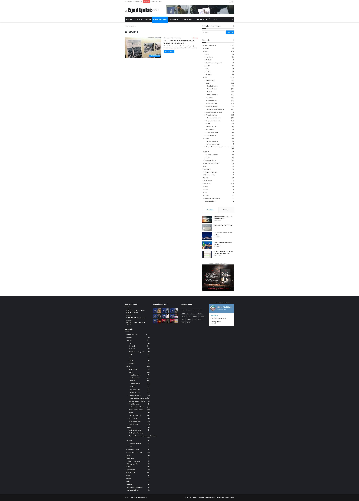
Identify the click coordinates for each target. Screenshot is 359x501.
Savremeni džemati (210, 201)
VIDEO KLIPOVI (207, 183)
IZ (187, 313)
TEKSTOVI (206, 178)
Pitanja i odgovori (159, 19)
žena (183, 322)
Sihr (195, 319)
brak (189, 310)
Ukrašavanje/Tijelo (212, 132)
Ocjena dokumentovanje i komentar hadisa (220, 147)
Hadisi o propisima (212, 141)
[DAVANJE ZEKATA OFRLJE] (165, 316)
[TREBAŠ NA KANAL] (174, 310)
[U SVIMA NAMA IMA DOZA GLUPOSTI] (174, 321)
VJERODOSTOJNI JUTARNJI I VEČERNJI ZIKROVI (223, 218)
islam (183, 313)
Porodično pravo (211, 115)
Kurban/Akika (212, 89)
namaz (183, 316)
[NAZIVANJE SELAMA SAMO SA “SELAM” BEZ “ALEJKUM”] (207, 254)
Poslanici (209, 60)
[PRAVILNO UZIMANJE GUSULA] (207, 227)
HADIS (206, 138)
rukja (183, 319)
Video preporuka (209, 175)
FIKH (205, 77)
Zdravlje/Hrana (211, 135)
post (189, 316)
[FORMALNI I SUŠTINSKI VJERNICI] (165, 321)
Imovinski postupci (212, 106)
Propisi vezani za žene (213, 121)
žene (188, 322)
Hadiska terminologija (213, 144)
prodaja (195, 316)
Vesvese (208, 74)
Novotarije (209, 57)
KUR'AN (206, 152)
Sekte (208, 66)
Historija (207, 195)
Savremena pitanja (210, 160)
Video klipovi (173, 19)
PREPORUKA (207, 169)
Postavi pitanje (187, 19)
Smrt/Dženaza (210, 129)
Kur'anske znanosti (212, 155)
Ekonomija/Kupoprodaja (215, 109)
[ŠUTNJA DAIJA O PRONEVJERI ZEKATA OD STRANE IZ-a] (157, 316)
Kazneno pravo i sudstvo (214, 112)
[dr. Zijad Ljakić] (142, 10)
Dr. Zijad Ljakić (169, 38)
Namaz (209, 92)
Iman (207, 54)
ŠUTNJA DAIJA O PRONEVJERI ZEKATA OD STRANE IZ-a (167, 1)
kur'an (192, 313)
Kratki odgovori (212, 126)
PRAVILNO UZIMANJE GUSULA (223, 225)
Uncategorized (207, 180)
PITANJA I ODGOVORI (209, 45)
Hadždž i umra (212, 86)
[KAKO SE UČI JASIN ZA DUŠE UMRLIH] (207, 245)
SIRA (205, 166)
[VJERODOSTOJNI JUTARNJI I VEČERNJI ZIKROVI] (207, 219)
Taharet (210, 97)
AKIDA (206, 51)
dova (194, 310)
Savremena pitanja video (212, 198)
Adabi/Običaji (210, 80)
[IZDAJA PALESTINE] (165, 310)
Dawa (206, 189)
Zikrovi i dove (212, 103)
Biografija (138, 19)
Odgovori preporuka (210, 172)
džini (199, 310)
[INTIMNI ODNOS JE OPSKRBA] (174, 316)
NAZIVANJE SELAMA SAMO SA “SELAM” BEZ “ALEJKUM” (223, 252)
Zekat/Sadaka (212, 100)
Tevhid (208, 71)
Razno (208, 124)
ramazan (202, 316)
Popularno (210, 210)
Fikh (205, 192)
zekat (199, 319)
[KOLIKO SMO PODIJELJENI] (157, 310)
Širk (207, 68)
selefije (189, 319)
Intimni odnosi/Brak (214, 118)
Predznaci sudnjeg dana (214, 63)
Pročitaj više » (169, 51)
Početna (129, 19)
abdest (183, 310)
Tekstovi (148, 19)
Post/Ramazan (212, 95)
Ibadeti (208, 83)
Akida (206, 186)
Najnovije (226, 210)
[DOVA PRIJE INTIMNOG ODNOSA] (157, 321)
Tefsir (208, 157)
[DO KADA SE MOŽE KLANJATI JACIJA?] (207, 236)
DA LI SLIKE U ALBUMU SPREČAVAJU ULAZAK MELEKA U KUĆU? (179, 42)
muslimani (199, 313)
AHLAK (206, 48)
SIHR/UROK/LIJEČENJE (211, 163)
